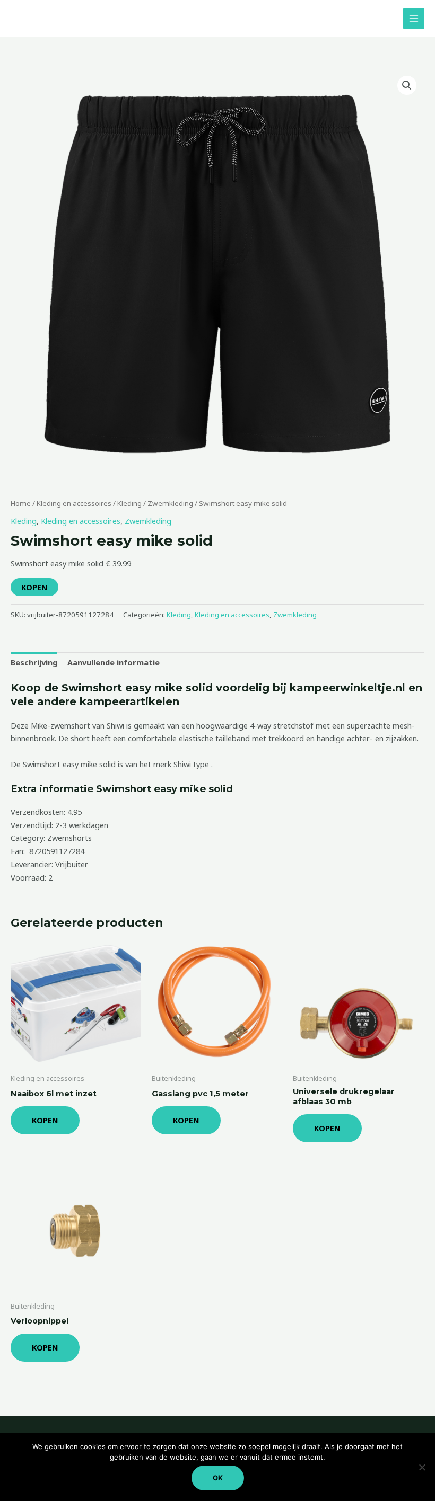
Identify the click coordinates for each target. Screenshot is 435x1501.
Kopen (34, 587)
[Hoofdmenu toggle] (413, 18)
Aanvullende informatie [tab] (113, 662)
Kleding (129, 503)
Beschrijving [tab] (34, 662)
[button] (406, 85)
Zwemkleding (170, 503)
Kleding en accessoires (74, 503)
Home (21, 503)
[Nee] (421, 1467)
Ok (218, 1477)
